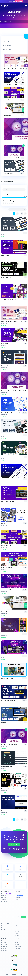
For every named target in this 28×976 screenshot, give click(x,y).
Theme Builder (4, 907)
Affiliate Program (4, 950)
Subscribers (20, 877)
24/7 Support (3, 925)
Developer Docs (4, 927)
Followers (7, 868)
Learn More (19, 1)
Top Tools (16, 933)
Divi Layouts (3, 897)
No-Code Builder (4, 901)
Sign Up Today (14, 844)
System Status (4, 929)
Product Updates (18, 923)
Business (16, 927)
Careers (16, 942)
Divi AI (16, 901)
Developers (3, 912)
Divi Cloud (16, 899)
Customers (20, 30)
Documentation (4, 921)
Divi (15, 893)
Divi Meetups (3, 940)
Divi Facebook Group (5, 942)
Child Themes (14, 26)
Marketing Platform (5, 908)
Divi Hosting (17, 907)
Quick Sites (3, 899)
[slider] (2, 197)
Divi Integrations (4, 946)
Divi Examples (4, 944)
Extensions (23, 26)
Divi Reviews (3, 948)
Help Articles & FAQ (5, 923)
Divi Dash (16, 908)
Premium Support (4, 914)
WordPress (17, 929)
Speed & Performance (5, 910)
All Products (5, 26)
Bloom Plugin (17, 912)
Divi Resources (17, 925)
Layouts (7, 30)
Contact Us (17, 944)
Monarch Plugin (17, 914)
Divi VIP (16, 905)
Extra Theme (17, 910)
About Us (16, 940)
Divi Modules (3, 895)
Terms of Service (18, 946)
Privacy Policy (17, 948)
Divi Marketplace (18, 897)
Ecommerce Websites (5, 905)
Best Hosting (17, 935)
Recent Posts (17, 921)
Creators (13, 30)
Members (20, 868)
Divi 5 (16, 895)
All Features (3, 893)
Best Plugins (17, 931)
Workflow (3, 903)
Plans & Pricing (17, 916)
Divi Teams (17, 903)
